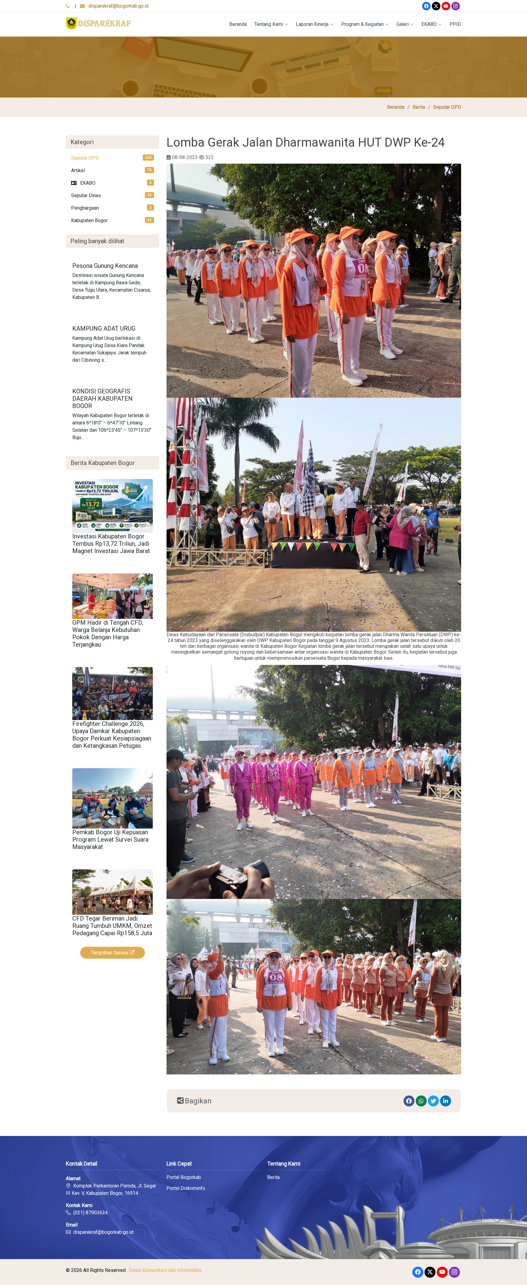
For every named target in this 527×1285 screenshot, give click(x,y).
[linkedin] (445, 1100)
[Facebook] (426, 6)
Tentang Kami (268, 24)
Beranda (238, 24)
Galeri (402, 24)
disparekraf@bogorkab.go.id (118, 6)
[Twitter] (436, 6)
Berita (419, 107)
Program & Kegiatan (362, 24)
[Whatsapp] (421, 1100)
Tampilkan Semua (110, 953)
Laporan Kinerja (312, 24)
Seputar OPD (447, 107)
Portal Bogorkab (184, 1177)
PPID (455, 24)
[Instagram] (455, 6)
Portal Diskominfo (186, 1188)
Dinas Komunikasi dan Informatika (165, 1270)
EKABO (429, 24)
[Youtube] (446, 6)
